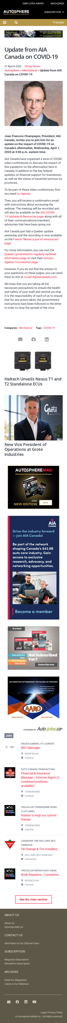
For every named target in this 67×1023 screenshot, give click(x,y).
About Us (9, 923)
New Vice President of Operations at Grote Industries (25, 449)
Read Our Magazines (15, 980)
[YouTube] (34, 1002)
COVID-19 (49, 327)
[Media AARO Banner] (33, 718)
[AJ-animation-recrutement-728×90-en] (33, 36)
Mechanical (29, 70)
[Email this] (20, 339)
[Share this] (33, 339)
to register (23, 193)
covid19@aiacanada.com (40, 277)
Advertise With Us (13, 927)
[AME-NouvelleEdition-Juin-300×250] (33, 508)
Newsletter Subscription (17, 963)
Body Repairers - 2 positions (40, 874)
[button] (63, 12)
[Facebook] (17, 1002)
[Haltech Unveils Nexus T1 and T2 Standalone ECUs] (33, 362)
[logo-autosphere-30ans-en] (16, 12)
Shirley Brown (32, 66)
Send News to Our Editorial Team (21, 943)
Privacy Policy (55, 1012)
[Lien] (33, 730)
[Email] (8, 1002)
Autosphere (12, 70)
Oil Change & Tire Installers (39, 849)
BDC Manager (30, 748)
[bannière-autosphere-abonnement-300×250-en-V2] (33, 668)
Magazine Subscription (16, 959)
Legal (43, 1012)
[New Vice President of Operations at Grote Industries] (33, 417)
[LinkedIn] (26, 1002)
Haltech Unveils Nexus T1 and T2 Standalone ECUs (33, 381)
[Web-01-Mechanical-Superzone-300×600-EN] (33, 618)
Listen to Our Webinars (16, 984)
